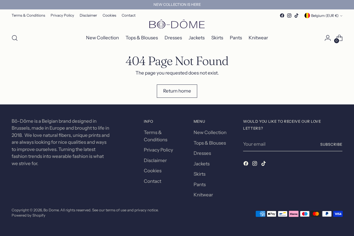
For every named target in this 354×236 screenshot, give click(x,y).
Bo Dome (51, 210)
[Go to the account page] (327, 37)
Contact (152, 181)
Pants (200, 184)
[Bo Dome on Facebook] (282, 15)
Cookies (153, 170)
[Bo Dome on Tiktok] (296, 15)
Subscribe (331, 144)
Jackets (202, 163)
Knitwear (203, 194)
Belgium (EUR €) (325, 15)
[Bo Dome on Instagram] (289, 15)
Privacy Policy (158, 150)
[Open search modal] (14, 37)
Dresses (202, 153)
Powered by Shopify (28, 215)
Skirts (199, 174)
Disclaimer (155, 160)
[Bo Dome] (177, 24)
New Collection (210, 132)
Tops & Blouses (210, 143)
